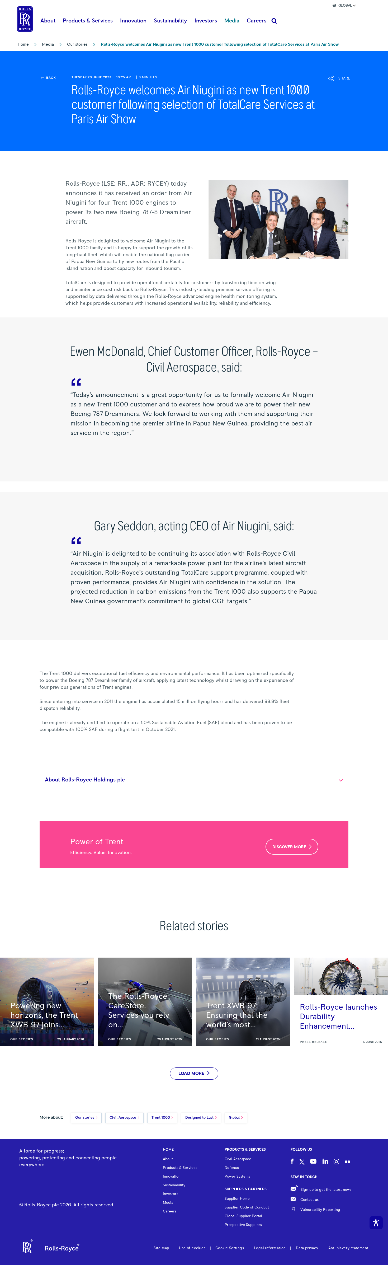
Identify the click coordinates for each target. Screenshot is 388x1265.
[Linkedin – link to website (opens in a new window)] (325, 1162)
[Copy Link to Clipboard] (366, 79)
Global (234, 1117)
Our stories (77, 44)
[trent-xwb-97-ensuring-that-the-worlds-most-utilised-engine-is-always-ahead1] (243, 1002)
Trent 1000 (161, 1117)
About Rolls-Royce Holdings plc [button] (85, 780)
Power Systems (237, 1176)
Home (23, 44)
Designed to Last (199, 1117)
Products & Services (245, 1149)
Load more (191, 1073)
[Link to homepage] (25, 19)
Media (48, 44)
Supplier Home (237, 1199)
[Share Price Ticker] (309, 6)
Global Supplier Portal (243, 1216)
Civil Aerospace (123, 1117)
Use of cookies (192, 1248)
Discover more (289, 847)
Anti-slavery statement (348, 1248)
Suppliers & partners (246, 1189)
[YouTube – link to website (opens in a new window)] (313, 1162)
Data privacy (307, 1248)
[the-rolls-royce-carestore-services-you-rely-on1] (145, 1002)
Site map (161, 1248)
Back (51, 77)
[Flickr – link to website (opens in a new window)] (347, 1162)
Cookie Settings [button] (229, 1248)
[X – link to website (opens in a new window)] (302, 1162)
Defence (232, 1168)
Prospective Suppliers (243, 1225)
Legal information (270, 1248)
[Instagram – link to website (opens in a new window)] (336, 1162)
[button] (348, 6)
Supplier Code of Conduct (247, 1207)
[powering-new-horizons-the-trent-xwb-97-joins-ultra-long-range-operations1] (47, 1002)
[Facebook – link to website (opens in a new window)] (292, 1162)
